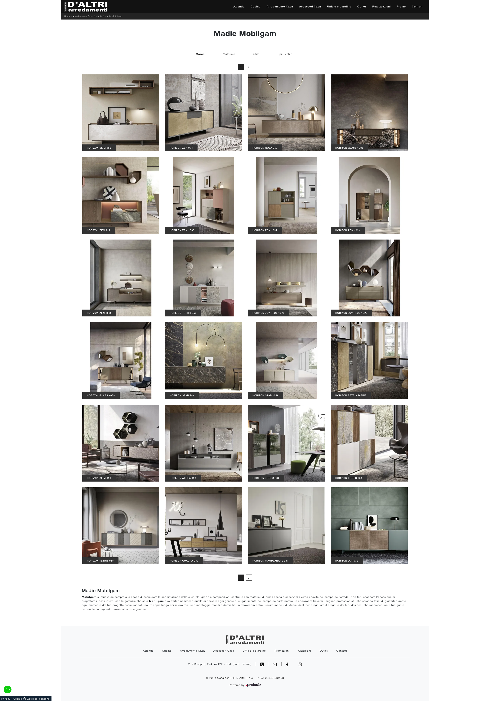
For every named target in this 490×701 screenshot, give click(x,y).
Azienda (239, 6)
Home (67, 16)
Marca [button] (200, 53)
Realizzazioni (381, 6)
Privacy (5, 698)
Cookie (17, 698)
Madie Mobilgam (113, 16)
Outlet (361, 6)
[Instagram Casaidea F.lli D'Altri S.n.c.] (300, 664)
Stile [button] (256, 53)
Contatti (417, 6)
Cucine (256, 6)
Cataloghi (304, 650)
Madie (99, 16)
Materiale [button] (229, 53)
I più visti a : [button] (286, 53)
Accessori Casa (310, 6)
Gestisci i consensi (38, 698)
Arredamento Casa (280, 6)
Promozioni (282, 650)
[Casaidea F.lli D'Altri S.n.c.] (86, 6)
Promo (401, 6)
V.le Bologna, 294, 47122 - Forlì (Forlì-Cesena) (219, 664)
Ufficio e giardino (339, 6)
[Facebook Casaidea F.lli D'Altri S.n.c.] (288, 664)
